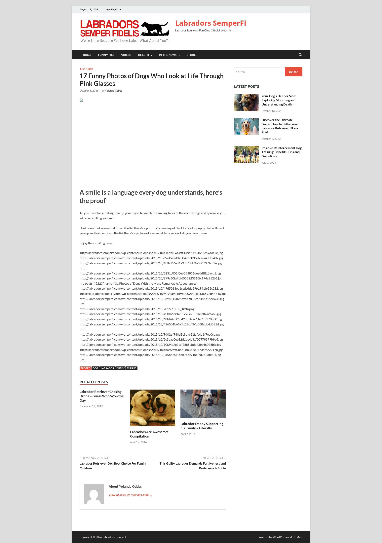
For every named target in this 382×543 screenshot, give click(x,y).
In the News (167, 55)
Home (87, 55)
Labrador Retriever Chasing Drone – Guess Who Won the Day (102, 396)
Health (143, 55)
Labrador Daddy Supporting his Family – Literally (201, 426)
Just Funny (86, 69)
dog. (96, 368)
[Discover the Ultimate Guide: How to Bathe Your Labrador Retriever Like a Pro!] (246, 120)
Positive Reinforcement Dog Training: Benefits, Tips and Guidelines (282, 152)
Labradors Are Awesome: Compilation (149, 434)
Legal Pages (111, 9)
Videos (126, 55)
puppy (120, 368)
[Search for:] (268, 71)
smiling (131, 368)
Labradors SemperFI (210, 23)
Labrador (107, 368)
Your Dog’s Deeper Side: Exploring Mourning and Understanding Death (279, 100)
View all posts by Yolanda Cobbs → (131, 494)
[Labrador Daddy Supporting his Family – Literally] (203, 405)
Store (191, 55)
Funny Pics (106, 55)
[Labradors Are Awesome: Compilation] (152, 409)
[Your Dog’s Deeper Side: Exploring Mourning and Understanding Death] (246, 96)
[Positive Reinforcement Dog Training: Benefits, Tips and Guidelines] (246, 148)
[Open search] (300, 55)
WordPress (280, 537)
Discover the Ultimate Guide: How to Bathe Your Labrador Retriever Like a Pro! (280, 126)
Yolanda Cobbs (113, 90)
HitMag (297, 537)
